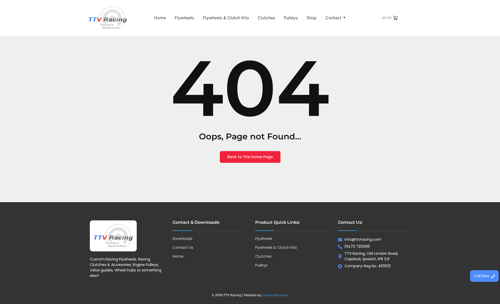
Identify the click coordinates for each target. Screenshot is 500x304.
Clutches (266, 17)
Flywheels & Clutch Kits (226, 17)
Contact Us (183, 247)
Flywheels (184, 17)
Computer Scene (275, 295)
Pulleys (291, 17)
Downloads (182, 238)
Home (160, 17)
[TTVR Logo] (113, 236)
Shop (312, 17)
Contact (333, 17)
